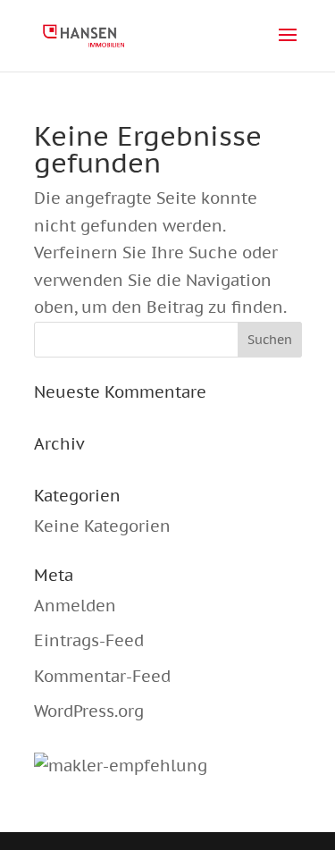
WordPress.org (89, 711)
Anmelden (75, 605)
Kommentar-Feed (102, 676)
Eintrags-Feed (89, 640)
